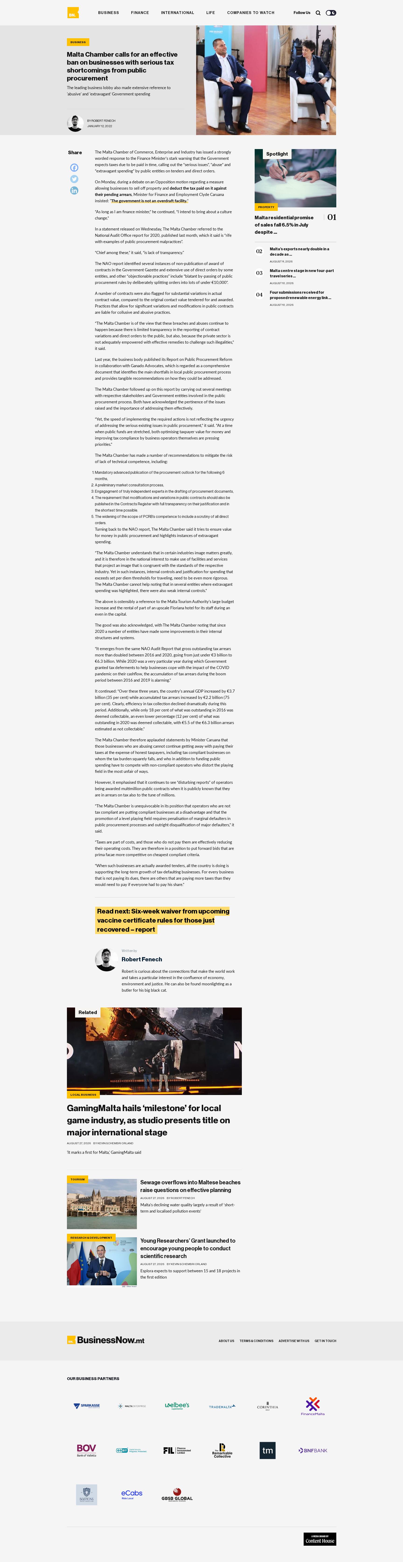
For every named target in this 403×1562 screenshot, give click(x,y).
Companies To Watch (250, 13)
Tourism (77, 1179)
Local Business (83, 1094)
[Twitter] (75, 180)
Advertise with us (294, 1340)
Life (210, 13)
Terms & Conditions (256, 1340)
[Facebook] (75, 169)
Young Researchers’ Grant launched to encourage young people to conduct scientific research (188, 1248)
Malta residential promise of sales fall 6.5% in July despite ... (284, 225)
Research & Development (91, 1237)
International (178, 13)
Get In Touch (325, 1340)
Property (266, 207)
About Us (226, 1340)
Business (108, 13)
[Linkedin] (75, 191)
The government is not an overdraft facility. (149, 201)
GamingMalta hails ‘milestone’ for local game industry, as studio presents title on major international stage (148, 1120)
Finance (140, 13)
